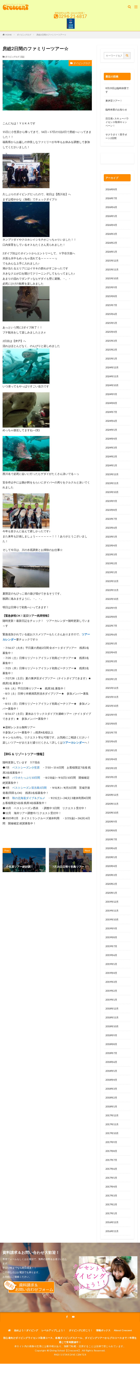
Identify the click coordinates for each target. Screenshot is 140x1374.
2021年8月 (111, 723)
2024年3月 (111, 447)
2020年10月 (112, 812)
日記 (22, 56)
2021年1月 (111, 785)
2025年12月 (112, 260)
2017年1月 (111, 1213)
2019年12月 (112, 901)
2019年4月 (111, 972)
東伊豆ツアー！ (114, 100)
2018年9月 (111, 1035)
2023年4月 (111, 545)
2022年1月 (111, 679)
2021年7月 (111, 732)
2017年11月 (112, 1124)
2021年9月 (111, 714)
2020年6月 (111, 848)
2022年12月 (112, 581)
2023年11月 (112, 483)
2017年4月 (111, 1186)
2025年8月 (111, 296)
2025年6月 (111, 314)
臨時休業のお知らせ (116, 109)
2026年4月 (111, 224)
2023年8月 (111, 509)
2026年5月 (111, 216)
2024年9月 (111, 394)
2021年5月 (111, 750)
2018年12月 (112, 1008)
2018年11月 (112, 1017)
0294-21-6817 (73, 16)
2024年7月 (111, 411)
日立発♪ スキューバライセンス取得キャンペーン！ (117, 122)
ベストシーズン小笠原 (26, 767)
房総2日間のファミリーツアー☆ (51, 34)
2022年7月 (111, 625)
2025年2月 (111, 349)
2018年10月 (112, 1026)
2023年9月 (111, 500)
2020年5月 (111, 857)
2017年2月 (111, 1204)
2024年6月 (111, 420)
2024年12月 (112, 367)
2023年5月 (111, 536)
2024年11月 (112, 376)
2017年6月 (111, 1168)
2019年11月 (112, 910)
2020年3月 (111, 874)
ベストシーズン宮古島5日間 (29, 787)
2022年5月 (111, 643)
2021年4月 (111, 759)
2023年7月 (111, 518)
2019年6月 (111, 955)
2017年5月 (111, 1177)
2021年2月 (111, 777)
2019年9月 (111, 928)
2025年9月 (111, 287)
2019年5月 (111, 964)
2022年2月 (111, 670)
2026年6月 (111, 207)
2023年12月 (112, 474)
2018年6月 (111, 1061)
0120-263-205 (114, 159)
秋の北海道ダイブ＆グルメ (28, 798)
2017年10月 (112, 1133)
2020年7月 (111, 839)
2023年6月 (111, 527)
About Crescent (123, 1330)
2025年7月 (111, 305)
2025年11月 (112, 269)
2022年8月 (111, 616)
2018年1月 (111, 1106)
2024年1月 (111, 465)
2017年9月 (111, 1142)
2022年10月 (112, 598)
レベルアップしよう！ (53, 1330)
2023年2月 (111, 563)
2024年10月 (112, 385)
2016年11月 (112, 1231)
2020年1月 (111, 892)
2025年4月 (111, 331)
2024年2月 (111, 456)
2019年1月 (111, 999)
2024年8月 (111, 403)
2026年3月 (111, 233)
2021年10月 (112, 705)
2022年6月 (111, 634)
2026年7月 (111, 198)
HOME (8, 34)
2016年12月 (112, 1222)
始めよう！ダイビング (26, 1330)
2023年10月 (112, 492)
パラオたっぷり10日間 (26, 777)
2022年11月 (112, 590)
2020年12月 (112, 794)
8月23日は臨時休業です (117, 90)
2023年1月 (111, 572)
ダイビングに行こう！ (81, 1330)
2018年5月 (111, 1070)
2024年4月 (111, 438)
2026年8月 (111, 189)
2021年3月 (111, 768)
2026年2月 (111, 242)
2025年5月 (111, 322)
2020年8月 (111, 830)
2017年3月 (111, 1195)
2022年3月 (111, 661)
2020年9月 (111, 821)
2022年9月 (111, 607)
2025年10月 (112, 278)
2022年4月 (111, 652)
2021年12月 (112, 687)
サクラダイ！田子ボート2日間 (116, 136)
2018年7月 (111, 1053)
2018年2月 (111, 1097)
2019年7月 (111, 946)
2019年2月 (111, 990)
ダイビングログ (24, 34)
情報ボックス (103, 1330)
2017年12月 (112, 1115)
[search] (127, 55)
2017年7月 (111, 1159)
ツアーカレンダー (74, 742)
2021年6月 (111, 741)
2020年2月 (111, 883)
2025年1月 (111, 358)
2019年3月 (111, 981)
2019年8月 (111, 937)
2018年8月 (111, 1044)
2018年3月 (111, 1088)
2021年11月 (112, 696)
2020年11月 (112, 803)
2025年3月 (111, 340)
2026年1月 (111, 251)
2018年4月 (111, 1079)
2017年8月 (111, 1151)
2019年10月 (112, 919)
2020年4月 (111, 866)
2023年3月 (111, 554)
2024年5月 (111, 429)
